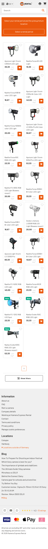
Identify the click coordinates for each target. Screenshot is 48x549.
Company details (9, 411)
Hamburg (5, 444)
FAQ (3, 404)
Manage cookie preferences (13, 429)
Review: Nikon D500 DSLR (13, 494)
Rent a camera (8, 408)
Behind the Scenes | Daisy (12, 476)
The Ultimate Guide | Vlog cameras (16, 469)
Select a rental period (24, 31)
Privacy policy (7, 426)
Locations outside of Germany (16, 447)
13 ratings (42, 510)
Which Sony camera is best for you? (17, 462)
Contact (5, 418)
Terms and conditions (11, 422)
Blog (5, 497)
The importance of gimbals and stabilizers (19, 465)
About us (5, 400)
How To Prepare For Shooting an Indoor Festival (22, 458)
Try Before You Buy (9, 483)
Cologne (5, 440)
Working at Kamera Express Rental (16, 415)
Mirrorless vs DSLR (10, 472)
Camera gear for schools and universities (19, 480)
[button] (24, 378)
